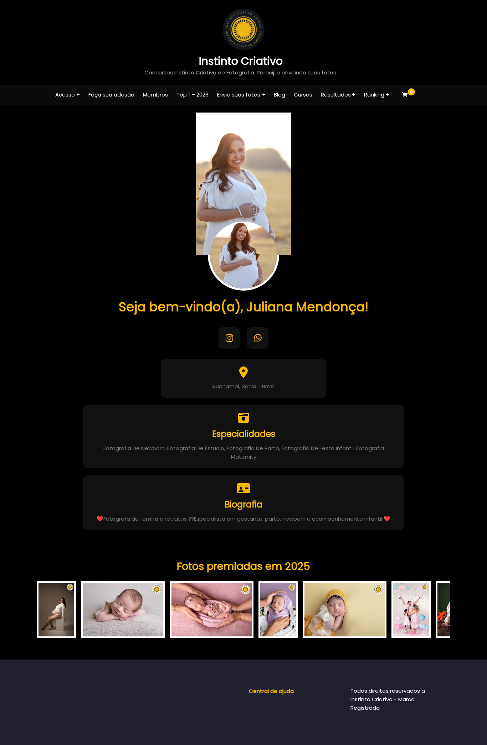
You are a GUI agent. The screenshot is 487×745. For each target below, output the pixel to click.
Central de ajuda (271, 691)
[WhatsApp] (257, 338)
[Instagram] (229, 338)
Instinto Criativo (241, 61)
